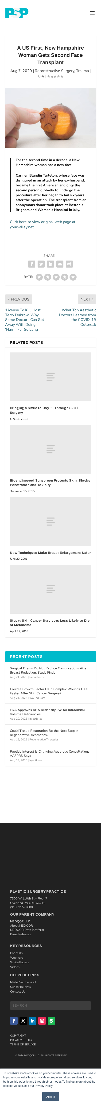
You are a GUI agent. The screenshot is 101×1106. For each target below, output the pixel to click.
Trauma (82, 70)
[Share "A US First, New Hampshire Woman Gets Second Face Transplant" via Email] (60, 264)
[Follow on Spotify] (51, 1021)
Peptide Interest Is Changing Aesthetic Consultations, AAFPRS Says (50, 753)
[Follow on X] (23, 1021)
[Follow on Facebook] (14, 1021)
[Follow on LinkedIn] (32, 1021)
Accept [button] (50, 1097)
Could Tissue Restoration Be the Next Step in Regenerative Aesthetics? (44, 733)
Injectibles (35, 719)
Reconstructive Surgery (54, 70)
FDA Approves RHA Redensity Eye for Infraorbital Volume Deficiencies (47, 712)
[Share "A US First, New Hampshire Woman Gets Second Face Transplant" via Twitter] (41, 264)
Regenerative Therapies (43, 739)
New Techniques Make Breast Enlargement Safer (50, 553)
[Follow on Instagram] (42, 1021)
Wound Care (37, 698)
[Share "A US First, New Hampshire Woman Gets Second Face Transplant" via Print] (69, 264)
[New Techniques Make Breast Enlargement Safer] (50, 521)
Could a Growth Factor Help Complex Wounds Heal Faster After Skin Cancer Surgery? (49, 691)
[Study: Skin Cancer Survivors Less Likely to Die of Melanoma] (50, 589)
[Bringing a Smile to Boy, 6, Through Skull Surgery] (50, 376)
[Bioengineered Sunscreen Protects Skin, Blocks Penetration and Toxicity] (50, 449)
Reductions (36, 677)
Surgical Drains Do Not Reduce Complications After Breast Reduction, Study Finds (49, 670)
